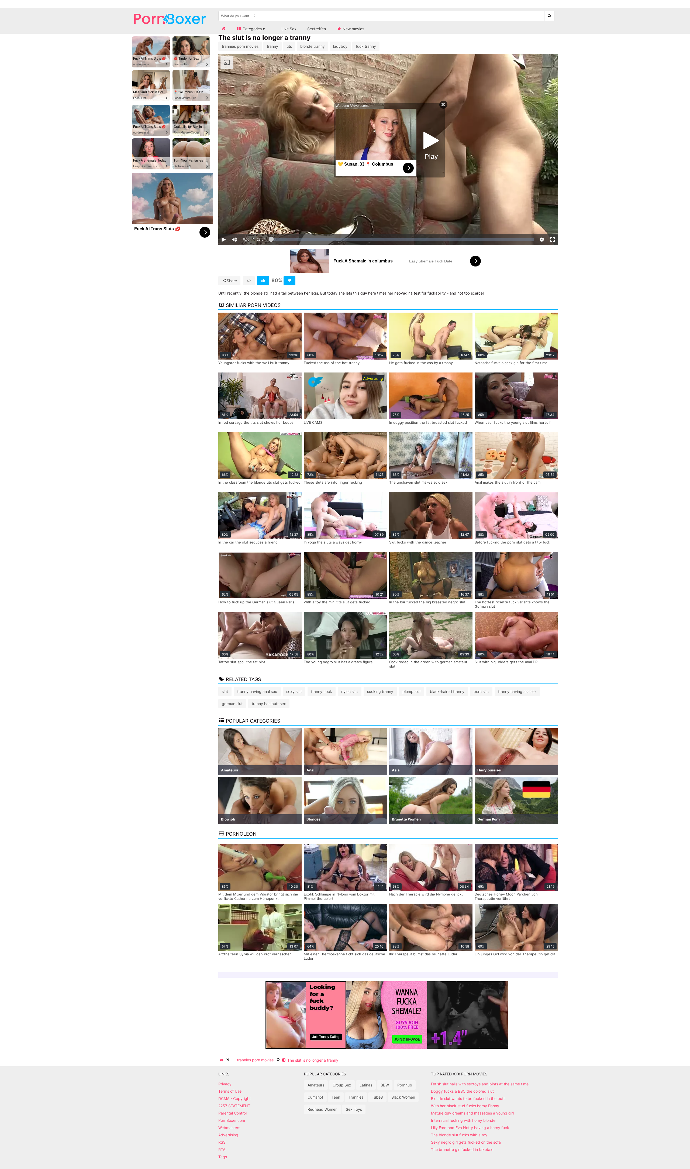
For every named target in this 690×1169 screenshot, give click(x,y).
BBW (385, 1085)
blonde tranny (312, 46)
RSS (222, 1142)
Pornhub (404, 1085)
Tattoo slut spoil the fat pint (241, 662)
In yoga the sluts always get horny (333, 542)
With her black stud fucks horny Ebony (465, 1105)
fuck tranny (366, 46)
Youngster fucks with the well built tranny (253, 363)
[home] (222, 1060)
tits (289, 46)
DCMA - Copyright (234, 1098)
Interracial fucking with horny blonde (463, 1120)
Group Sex (342, 1085)
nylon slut (349, 691)
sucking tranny (380, 691)
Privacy (225, 1084)
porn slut (481, 691)
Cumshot (315, 1097)
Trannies (356, 1097)
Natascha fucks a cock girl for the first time (511, 363)
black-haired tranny (447, 691)
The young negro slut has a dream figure (338, 662)
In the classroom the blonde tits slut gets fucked (259, 482)
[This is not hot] (289, 280)
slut (225, 691)
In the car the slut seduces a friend (248, 542)
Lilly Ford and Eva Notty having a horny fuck (470, 1127)
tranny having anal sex (257, 691)
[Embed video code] (249, 280)
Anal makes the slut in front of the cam (507, 482)
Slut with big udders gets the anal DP (506, 662)
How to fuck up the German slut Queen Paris (256, 602)
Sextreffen (316, 28)
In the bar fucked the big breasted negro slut (427, 602)
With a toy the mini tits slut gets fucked (337, 602)
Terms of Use (230, 1091)
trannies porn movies (240, 46)
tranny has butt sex (269, 703)
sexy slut (294, 691)
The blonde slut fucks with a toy (459, 1135)
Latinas (366, 1085)
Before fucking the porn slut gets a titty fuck (512, 542)
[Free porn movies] (169, 28)
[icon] (223, 29)
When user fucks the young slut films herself (513, 422)
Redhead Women (322, 1109)
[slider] (243, 223)
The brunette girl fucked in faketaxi (462, 1149)
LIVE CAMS (313, 422)
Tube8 (377, 1097)
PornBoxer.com (231, 1120)
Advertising (228, 1135)
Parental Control (232, 1113)
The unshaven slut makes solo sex (418, 482)
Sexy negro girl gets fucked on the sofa (466, 1142)
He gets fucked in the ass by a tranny (421, 363)
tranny (272, 46)
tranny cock (321, 691)
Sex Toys (354, 1109)
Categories (252, 28)
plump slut (411, 691)
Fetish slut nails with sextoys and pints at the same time (480, 1084)
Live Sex (288, 28)
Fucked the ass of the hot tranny (332, 363)
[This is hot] (263, 280)
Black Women (403, 1097)
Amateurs (316, 1085)
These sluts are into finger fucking (333, 482)
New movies (352, 28)
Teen (336, 1097)
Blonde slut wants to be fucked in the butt (468, 1098)
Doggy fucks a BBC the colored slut (462, 1091)
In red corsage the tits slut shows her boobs (256, 422)
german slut (232, 703)
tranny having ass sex (517, 691)
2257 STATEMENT (234, 1105)
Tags (222, 1156)
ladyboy (340, 46)
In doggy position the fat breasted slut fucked (428, 422)
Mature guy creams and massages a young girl (472, 1113)
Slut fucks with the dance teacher (417, 542)
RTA (221, 1149)
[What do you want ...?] (549, 16)
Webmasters (229, 1127)
